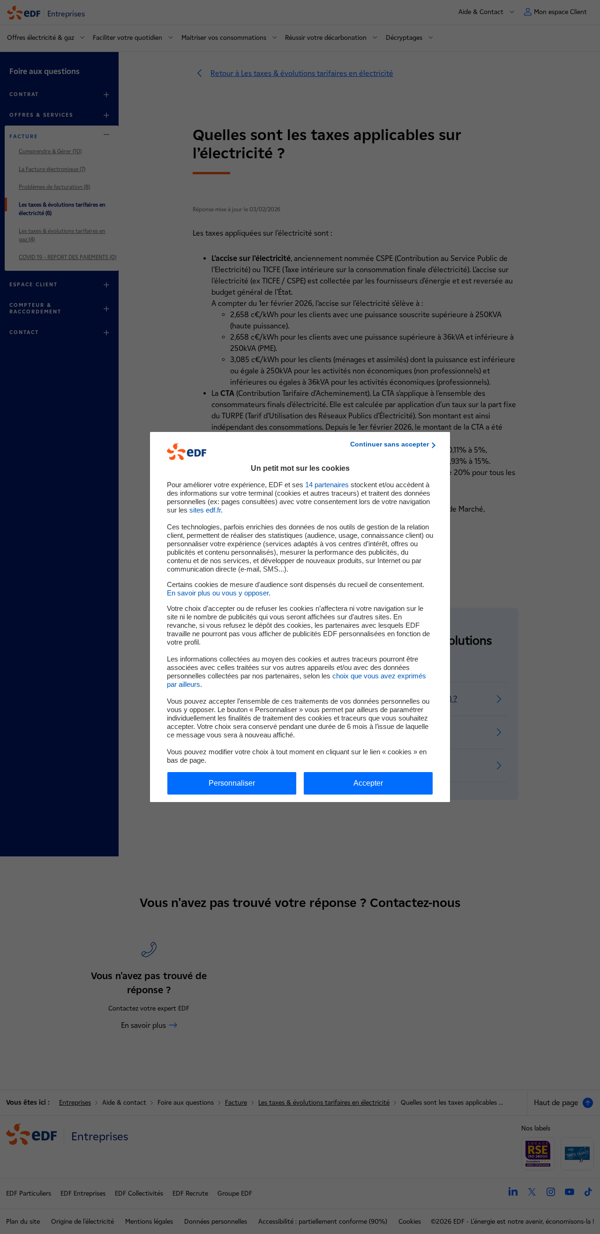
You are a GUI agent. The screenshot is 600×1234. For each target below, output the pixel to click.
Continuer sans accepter (389, 444)
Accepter (368, 783)
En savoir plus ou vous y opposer (218, 593)
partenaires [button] (327, 485)
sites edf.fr (205, 510)
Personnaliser (232, 783)
